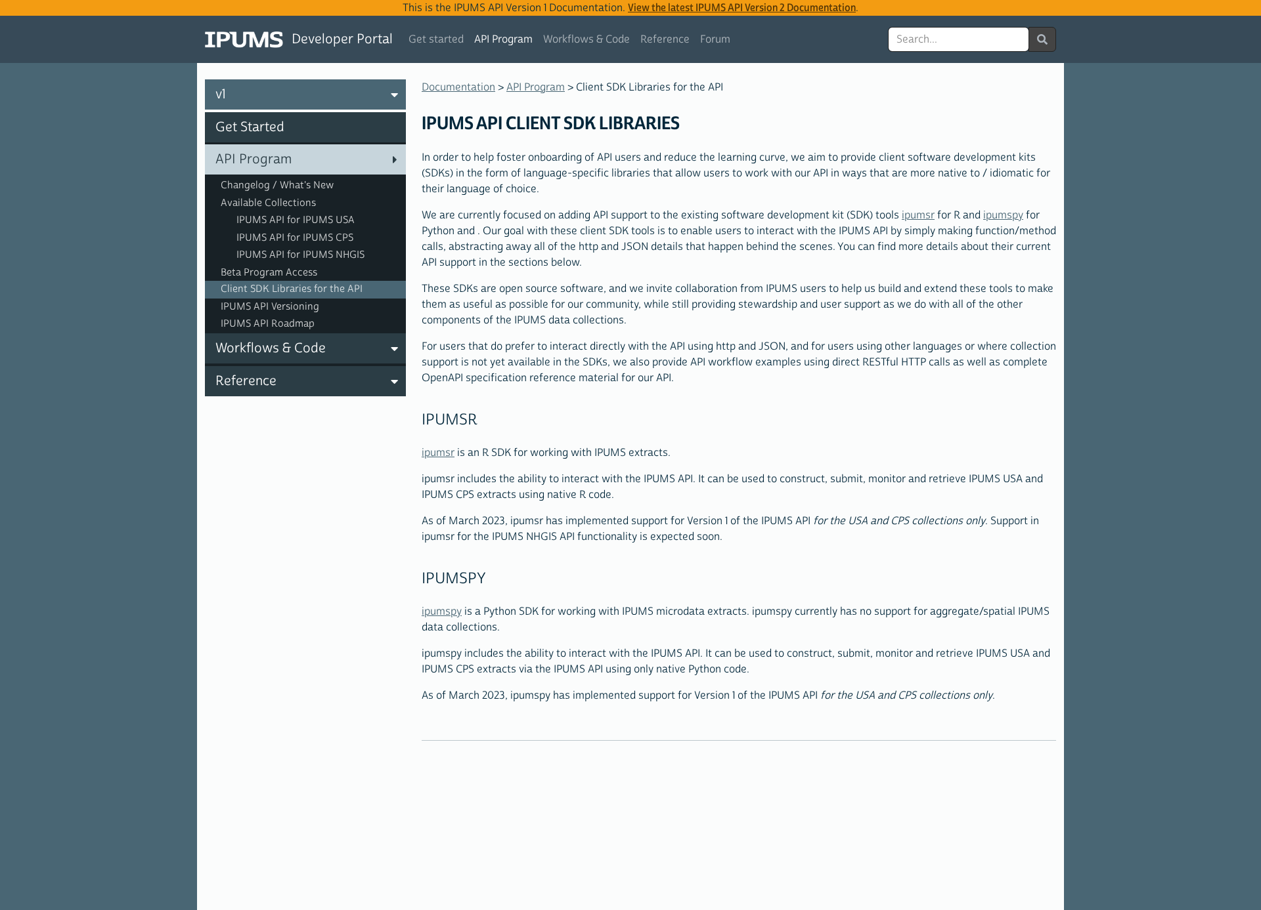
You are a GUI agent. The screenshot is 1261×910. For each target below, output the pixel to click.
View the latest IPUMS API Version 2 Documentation (742, 7)
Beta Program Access (269, 272)
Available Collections (268, 203)
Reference (665, 39)
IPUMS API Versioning (270, 306)
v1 (220, 94)
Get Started (249, 127)
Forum (715, 39)
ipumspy (1003, 215)
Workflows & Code (586, 39)
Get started (436, 39)
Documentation (458, 87)
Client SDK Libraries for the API (292, 289)
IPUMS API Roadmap (268, 324)
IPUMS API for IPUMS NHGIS (300, 255)
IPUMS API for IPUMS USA (295, 220)
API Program (503, 39)
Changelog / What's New (277, 185)
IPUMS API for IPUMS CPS (294, 238)
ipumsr (918, 215)
